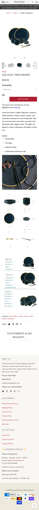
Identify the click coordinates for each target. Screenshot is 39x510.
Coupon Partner (7, 443)
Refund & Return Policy (10, 420)
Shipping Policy (7, 408)
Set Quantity (6, 85)
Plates (15, 13)
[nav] (5, 2)
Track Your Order (8, 439)
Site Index (5, 424)
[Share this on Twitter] (9, 324)
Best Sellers (14, 316)
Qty (3, 95)
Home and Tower (16, 490)
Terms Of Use (6, 412)
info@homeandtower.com (15, 460)
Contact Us (6, 435)
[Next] (24, 57)
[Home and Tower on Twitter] (3, 391)
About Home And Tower (10, 403)
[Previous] (15, 57)
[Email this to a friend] (20, 324)
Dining (21, 316)
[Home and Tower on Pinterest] (11, 391)
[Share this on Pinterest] (16, 324)
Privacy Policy (6, 416)
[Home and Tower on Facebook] (7, 391)
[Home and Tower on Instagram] (15, 391)
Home (8, 13)
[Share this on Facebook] (13, 324)
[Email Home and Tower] (19, 391)
